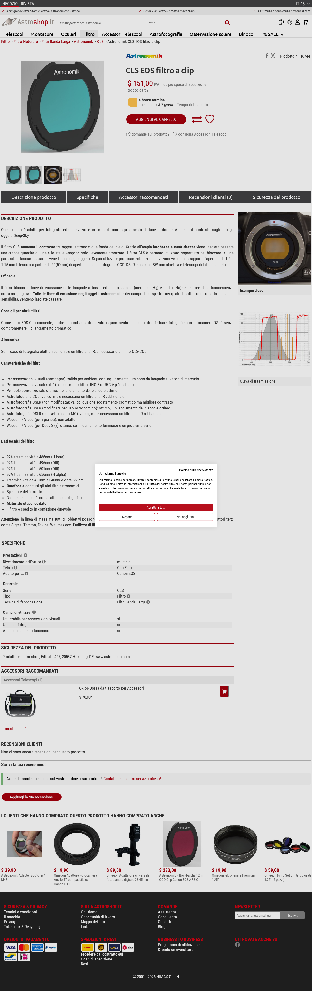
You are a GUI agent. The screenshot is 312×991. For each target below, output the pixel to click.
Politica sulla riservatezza (196, 470)
